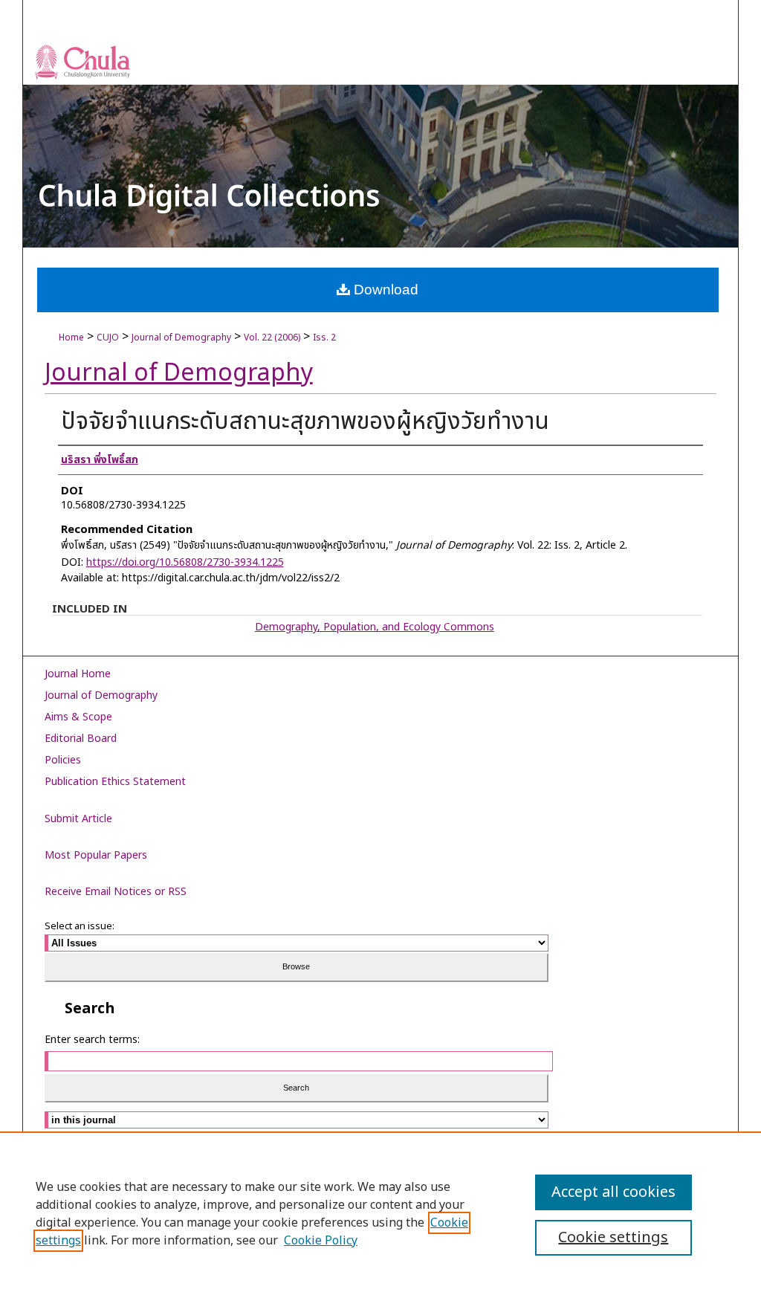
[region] (380, 1213)
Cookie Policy (320, 1241)
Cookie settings (613, 1238)
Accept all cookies (613, 1192)
